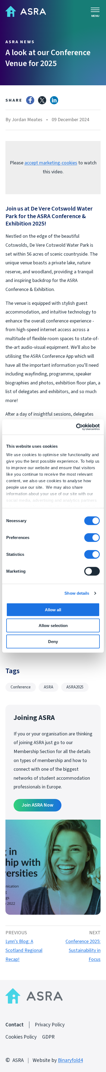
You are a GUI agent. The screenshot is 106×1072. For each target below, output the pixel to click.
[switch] (92, 537)
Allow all (53, 609)
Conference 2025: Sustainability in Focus (83, 950)
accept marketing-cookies (50, 162)
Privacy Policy (50, 1025)
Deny (53, 641)
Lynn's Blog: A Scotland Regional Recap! (23, 950)
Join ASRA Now (37, 805)
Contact (14, 1025)
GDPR (48, 1037)
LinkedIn (54, 100)
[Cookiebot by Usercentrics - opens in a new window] (76, 427)
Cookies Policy (21, 1037)
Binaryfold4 (70, 1060)
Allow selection (53, 625)
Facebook (30, 100)
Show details (76, 593)
